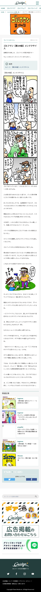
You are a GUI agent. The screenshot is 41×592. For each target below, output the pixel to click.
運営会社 (14, 583)
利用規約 (15, 581)
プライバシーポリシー (25, 581)
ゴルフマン (7, 472)
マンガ (20, 472)
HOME (2, 12)
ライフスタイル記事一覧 (13, 12)
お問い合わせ (21, 583)
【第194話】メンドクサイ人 (20, 67)
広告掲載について (7, 581)
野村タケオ (14, 472)
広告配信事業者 (7, 583)
